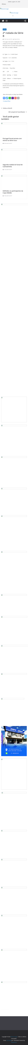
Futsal (4, 29)
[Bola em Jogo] (4, 9)
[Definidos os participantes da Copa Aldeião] (14, 176)
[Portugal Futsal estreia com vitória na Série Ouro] (14, 123)
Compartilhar (6, 101)
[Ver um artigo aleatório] (25, 21)
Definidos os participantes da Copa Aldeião (13, 192)
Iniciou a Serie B (7, 108)
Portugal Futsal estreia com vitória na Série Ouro (12, 139)
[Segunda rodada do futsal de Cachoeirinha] (14, 150)
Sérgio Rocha (17, 39)
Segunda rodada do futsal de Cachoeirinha (13, 166)
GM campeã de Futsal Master (16, 112)
